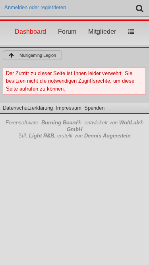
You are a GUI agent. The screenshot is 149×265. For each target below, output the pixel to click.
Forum (67, 24)
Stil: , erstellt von (74, 136)
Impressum (68, 108)
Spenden (94, 108)
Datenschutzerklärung (28, 108)
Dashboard (30, 24)
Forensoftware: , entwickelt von (74, 126)
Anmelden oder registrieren (35, 7)
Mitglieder (102, 24)
